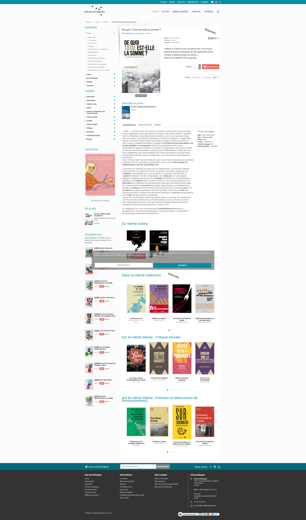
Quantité (188, 67)
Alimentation (91, 100)
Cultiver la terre (92, 104)
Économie (90, 132)
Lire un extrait (141, 95)
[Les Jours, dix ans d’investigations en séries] (136, 358)
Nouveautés (89, 481)
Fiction (165, 12)
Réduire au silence (159, 318)
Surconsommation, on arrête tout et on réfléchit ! (181, 443)
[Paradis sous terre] (159, 244)
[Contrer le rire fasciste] (159, 358)
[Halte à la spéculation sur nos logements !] (204, 298)
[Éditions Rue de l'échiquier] (95, 10)
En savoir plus (129, 125)
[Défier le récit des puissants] (182, 358)
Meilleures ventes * (92, 495)
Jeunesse (208, 12)
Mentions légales (126, 492)
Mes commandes (161, 479)
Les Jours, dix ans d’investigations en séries (136, 379)
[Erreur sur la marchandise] (204, 358)
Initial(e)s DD (92, 55)
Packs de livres (90, 492)
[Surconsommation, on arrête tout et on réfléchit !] (182, 422)
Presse (158, 125)
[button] (169, 330)
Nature (89, 108)
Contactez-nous (126, 487)
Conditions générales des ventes (132, 495)
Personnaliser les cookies (123, 259)
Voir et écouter (145, 125)
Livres (87, 479)
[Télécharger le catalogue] (100, 175)
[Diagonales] (174, 275)
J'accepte (182, 265)
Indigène (91, 46)
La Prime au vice (136, 318)
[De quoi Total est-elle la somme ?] (141, 65)
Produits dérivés (91, 490)
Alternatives (91, 97)
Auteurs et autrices (127, 481)
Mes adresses (160, 481)
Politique (90, 128)
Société (89, 121)
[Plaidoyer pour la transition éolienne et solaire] (136, 422)
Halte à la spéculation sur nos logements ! (204, 319)
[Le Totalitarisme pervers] (136, 244)
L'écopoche (92, 40)
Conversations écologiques (97, 64)
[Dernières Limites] (159, 422)
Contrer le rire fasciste (159, 378)
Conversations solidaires (96, 67)
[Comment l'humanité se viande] (204, 422)
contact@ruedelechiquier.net (205, 506)
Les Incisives (92, 43)
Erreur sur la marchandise (205, 379)
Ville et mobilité (92, 124)
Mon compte (161, 475)
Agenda (172, 2)
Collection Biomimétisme (96, 58)
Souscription (93, 234)
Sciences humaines (93, 135)
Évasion (89, 139)
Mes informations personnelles (166, 484)
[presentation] (123, 299)
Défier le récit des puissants (182, 379)
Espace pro (124, 490)
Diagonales (92, 37)
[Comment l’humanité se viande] (182, 298)
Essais (155, 12)
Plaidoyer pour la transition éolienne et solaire (136, 442)
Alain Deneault (174, 38)
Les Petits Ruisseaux (95, 61)
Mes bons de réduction (163, 487)
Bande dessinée (180, 12)
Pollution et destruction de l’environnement (96, 112)
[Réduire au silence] (159, 298)
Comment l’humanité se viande (182, 319)
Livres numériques (92, 487)
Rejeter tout (124, 265)
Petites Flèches (93, 52)
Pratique (196, 12)
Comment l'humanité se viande (205, 442)
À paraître (88, 484)
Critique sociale (92, 117)
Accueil (88, 22)
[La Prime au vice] (136, 299)
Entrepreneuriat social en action (98, 70)
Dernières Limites (159, 442)
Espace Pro (181, 2)
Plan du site (124, 498)
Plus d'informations (102, 259)
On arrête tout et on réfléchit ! (98, 49)
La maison (163, 2)
